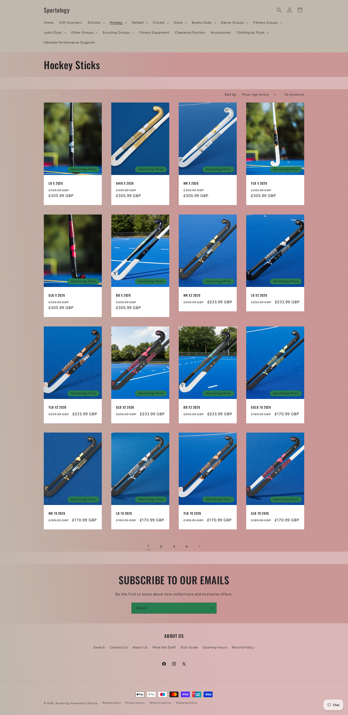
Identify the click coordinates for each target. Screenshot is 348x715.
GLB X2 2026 (125, 407)
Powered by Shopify (84, 703)
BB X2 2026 (191, 407)
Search (99, 647)
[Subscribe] (211, 608)
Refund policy (112, 702)
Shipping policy (186, 702)
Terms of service (160, 702)
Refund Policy (243, 647)
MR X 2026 (191, 183)
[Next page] (199, 546)
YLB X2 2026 (58, 407)
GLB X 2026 (57, 295)
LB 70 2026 (124, 514)
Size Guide (189, 647)
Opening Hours (215, 647)
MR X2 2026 (191, 295)
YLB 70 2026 (192, 514)
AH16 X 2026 (125, 183)
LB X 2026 (56, 183)
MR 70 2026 (57, 514)
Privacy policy (135, 702)
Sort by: (231, 95)
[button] (96, 23)
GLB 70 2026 (260, 514)
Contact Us (119, 647)
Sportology (62, 703)
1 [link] (148, 546)
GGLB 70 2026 (261, 407)
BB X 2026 (123, 295)
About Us (140, 647)
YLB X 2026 (259, 183)
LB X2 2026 (259, 295)
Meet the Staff (164, 647)
